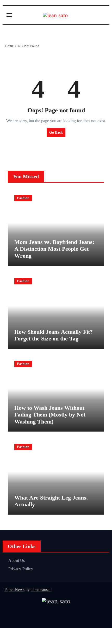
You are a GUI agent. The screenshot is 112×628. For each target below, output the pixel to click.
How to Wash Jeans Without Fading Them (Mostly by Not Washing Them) (49, 415)
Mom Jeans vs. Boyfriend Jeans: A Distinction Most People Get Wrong (54, 249)
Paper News (14, 589)
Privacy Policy (20, 568)
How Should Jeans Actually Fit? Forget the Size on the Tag (53, 335)
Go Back (56, 132)
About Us (16, 560)
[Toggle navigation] (9, 15)
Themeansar (41, 589)
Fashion (23, 198)
